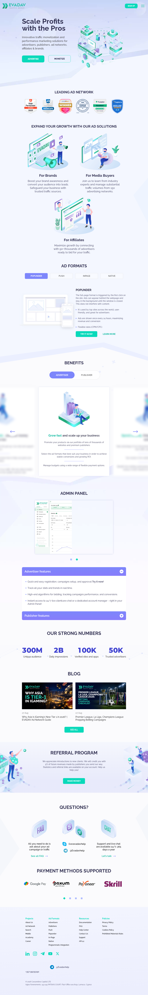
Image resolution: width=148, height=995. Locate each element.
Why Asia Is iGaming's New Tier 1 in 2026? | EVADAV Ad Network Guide (44, 718)
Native (111, 276)
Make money (74, 781)
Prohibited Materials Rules (112, 934)
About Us (29, 922)
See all (74, 730)
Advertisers (53, 922)
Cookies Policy (108, 930)
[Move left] (12, 431)
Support (82, 937)
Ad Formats (54, 918)
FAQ (80, 926)
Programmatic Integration (59, 945)
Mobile (28, 934)
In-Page (52, 937)
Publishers (53, 926)
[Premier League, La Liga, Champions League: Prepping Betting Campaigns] (100, 695)
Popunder (36, 276)
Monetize (59, 59)
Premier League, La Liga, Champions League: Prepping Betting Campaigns (99, 718)
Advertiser (62, 375)
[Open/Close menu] (144, 5)
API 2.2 (81, 941)
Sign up (131, 6)
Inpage (86, 276)
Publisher (86, 375)
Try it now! (86, 334)
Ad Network (30, 926)
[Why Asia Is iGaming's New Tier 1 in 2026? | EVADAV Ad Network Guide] (47, 695)
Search (28, 930)
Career (28, 941)
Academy (29, 937)
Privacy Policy (107, 922)
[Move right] (135, 431)
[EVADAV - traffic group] (14, 6)
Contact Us (83, 934)
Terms (104, 926)
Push (61, 276)
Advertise (33, 59)
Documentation (85, 922)
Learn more (109, 334)
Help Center (84, 930)
